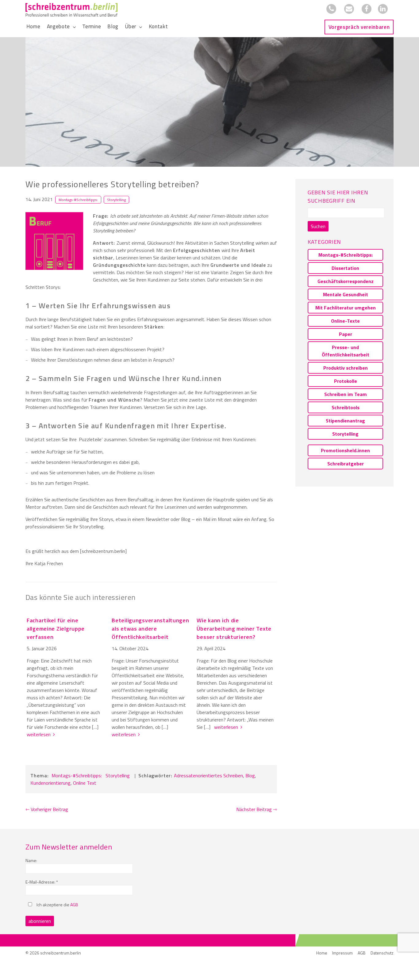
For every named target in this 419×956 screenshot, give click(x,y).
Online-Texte (345, 320)
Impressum (342, 953)
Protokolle (345, 381)
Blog (112, 26)
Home (33, 26)
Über (130, 26)
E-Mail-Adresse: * (41, 882)
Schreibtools (345, 407)
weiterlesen (40, 734)
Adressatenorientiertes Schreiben (208, 775)
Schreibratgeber (345, 463)
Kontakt (158, 26)
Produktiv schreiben (345, 367)
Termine (91, 26)
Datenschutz (382, 953)
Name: (31, 860)
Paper (345, 334)
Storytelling (116, 200)
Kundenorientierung (50, 783)
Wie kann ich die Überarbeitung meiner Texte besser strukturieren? (234, 628)
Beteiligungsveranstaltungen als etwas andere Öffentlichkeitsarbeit (150, 628)
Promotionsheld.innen (345, 450)
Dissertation (345, 268)
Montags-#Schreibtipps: (78, 200)
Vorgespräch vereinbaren (359, 27)
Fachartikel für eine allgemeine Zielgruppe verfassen (56, 628)
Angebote (58, 26)
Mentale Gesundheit (345, 294)
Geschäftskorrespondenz (345, 281)
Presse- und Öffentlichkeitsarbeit (345, 351)
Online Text (84, 783)
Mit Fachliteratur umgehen (345, 307)
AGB (74, 904)
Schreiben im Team (345, 394)
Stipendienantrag (345, 420)
